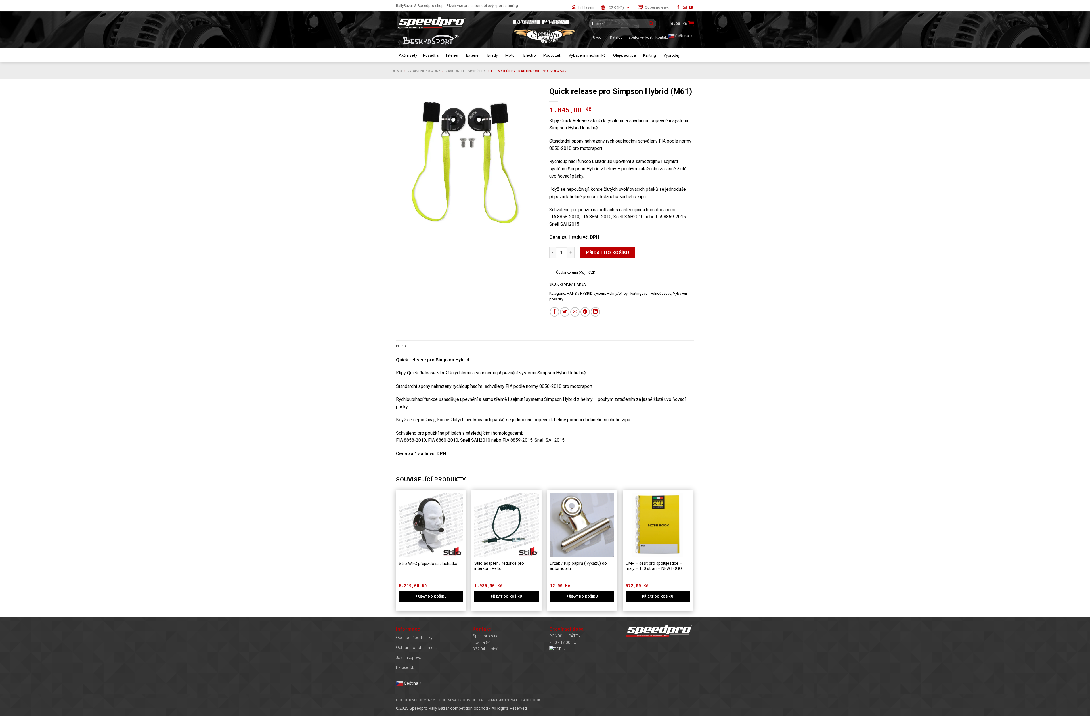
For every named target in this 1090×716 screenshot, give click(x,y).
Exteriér (473, 55)
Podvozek (552, 55)
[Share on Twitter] (564, 312)
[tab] (401, 346)
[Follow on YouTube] (691, 7)
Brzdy (492, 55)
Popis (401, 346)
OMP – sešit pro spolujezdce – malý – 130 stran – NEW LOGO (654, 566)
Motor (510, 55)
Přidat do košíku (607, 252)
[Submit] (651, 23)
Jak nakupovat (409, 657)
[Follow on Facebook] (678, 7)
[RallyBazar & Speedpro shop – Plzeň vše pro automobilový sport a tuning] (450, 23)
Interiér (452, 55)
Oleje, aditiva (624, 55)
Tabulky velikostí (640, 37)
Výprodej (671, 55)
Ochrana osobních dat (416, 647)
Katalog (616, 37)
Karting (649, 55)
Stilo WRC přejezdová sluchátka (428, 563)
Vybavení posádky (423, 71)
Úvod (597, 37)
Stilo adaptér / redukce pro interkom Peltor (499, 566)
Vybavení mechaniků (587, 55)
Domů (397, 71)
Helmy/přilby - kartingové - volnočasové (530, 71)
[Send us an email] (685, 7)
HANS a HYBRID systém (586, 293)
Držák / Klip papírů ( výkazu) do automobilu (578, 566)
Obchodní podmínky (414, 637)
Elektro (529, 55)
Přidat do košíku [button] (431, 596)
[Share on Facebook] (554, 312)
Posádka (431, 55)
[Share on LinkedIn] (595, 312)
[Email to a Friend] (575, 312)
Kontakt (661, 37)
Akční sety (408, 55)
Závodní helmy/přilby (465, 71)
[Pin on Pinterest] (585, 312)
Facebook (405, 667)
